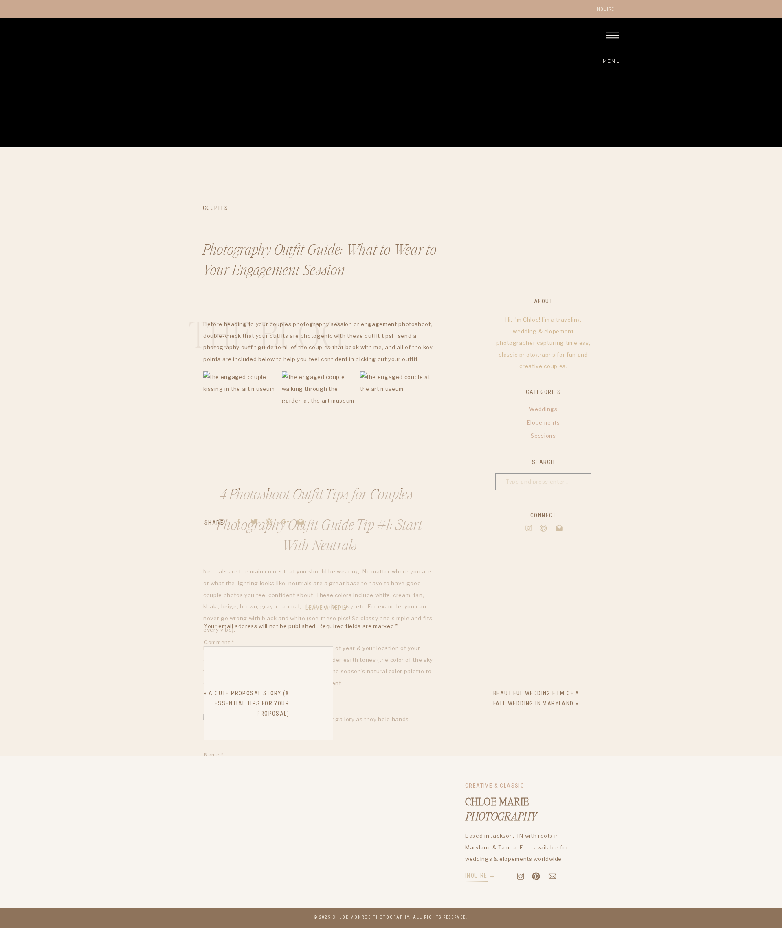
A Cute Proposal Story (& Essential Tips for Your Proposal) (249, 703)
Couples (215, 208)
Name (214, 754)
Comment (219, 642)
